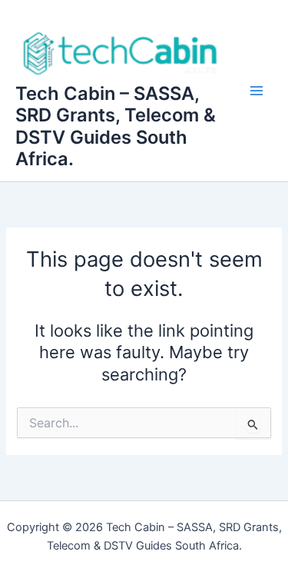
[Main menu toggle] (256, 91)
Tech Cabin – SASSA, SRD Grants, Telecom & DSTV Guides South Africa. (115, 126)
